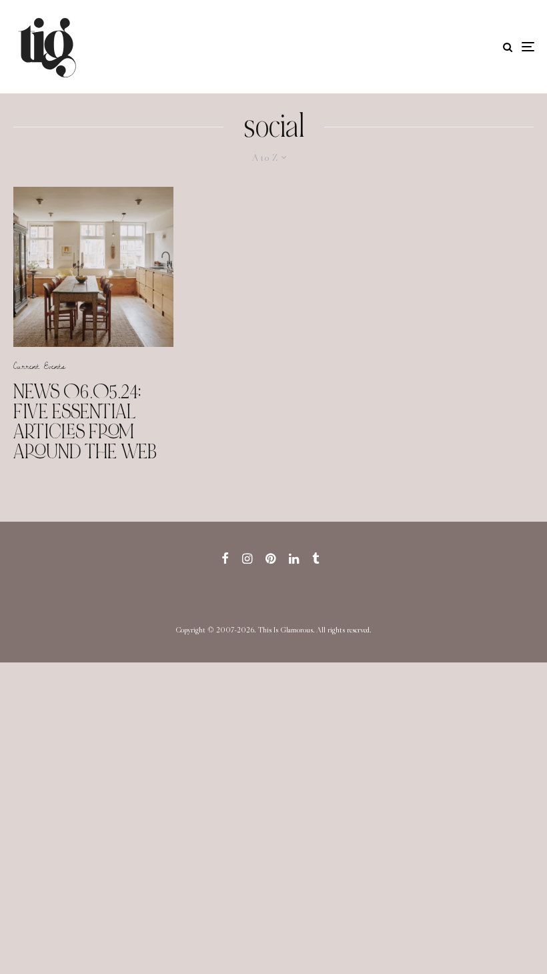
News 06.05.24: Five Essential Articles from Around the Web (85, 422)
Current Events (39, 366)
